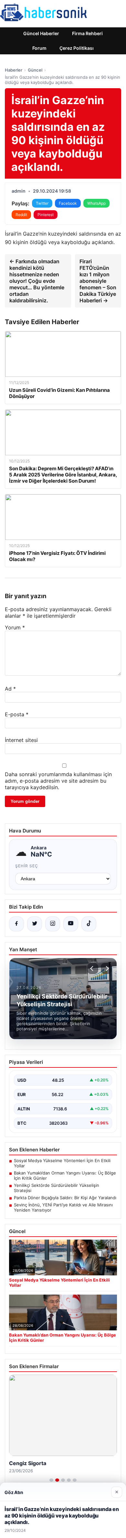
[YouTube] (70, 923)
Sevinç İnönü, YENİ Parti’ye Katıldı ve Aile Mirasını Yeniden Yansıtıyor (63, 1207)
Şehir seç (26, 865)
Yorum (15, 627)
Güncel (35, 70)
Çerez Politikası (76, 48)
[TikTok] (88, 923)
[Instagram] (52, 923)
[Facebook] (16, 923)
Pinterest (45, 214)
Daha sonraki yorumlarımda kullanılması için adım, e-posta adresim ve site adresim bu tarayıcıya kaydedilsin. (58, 780)
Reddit (21, 214)
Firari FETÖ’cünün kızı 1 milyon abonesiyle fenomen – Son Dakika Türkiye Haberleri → (97, 281)
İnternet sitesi (21, 740)
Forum (39, 48)
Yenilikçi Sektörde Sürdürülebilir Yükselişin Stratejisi (56, 1188)
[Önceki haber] (92, 968)
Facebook (68, 203)
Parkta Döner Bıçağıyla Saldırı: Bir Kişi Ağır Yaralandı (65, 1197)
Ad (10, 688)
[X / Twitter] (34, 923)
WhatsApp (96, 203)
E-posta (16, 714)
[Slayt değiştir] (51, 1480)
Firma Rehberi (87, 33)
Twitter (42, 203)
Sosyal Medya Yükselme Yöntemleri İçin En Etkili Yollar (62, 1163)
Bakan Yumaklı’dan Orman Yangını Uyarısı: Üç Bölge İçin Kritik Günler (65, 1175)
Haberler (13, 70)
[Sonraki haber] (106, 968)
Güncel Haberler (41, 33)
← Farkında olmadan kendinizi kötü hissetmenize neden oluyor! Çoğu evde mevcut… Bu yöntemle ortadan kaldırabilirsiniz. (36, 281)
